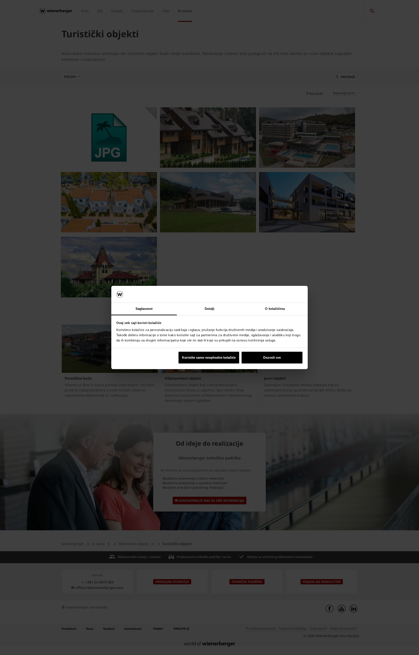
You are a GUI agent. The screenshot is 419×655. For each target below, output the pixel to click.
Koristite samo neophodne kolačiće (209, 357)
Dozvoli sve (272, 357)
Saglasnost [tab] (144, 308)
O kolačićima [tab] (275, 308)
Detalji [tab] (210, 308)
